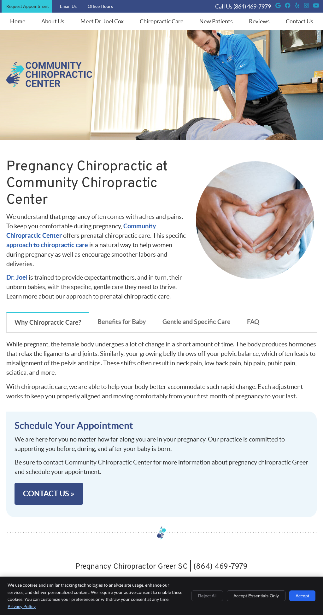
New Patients (216, 21)
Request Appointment (27, 6)
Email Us (68, 6)
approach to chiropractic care (47, 244)
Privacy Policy (22, 606)
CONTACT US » (48, 493)
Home (17, 21)
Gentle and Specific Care (196, 321)
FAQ (253, 321)
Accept (302, 595)
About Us (52, 21)
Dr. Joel (16, 277)
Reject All (207, 595)
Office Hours (100, 6)
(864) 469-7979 (252, 6)
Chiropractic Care (161, 21)
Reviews (259, 21)
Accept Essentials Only (256, 595)
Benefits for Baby (121, 321)
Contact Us (299, 21)
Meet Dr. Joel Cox (102, 21)
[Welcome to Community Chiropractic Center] (49, 84)
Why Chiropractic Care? (48, 322)
